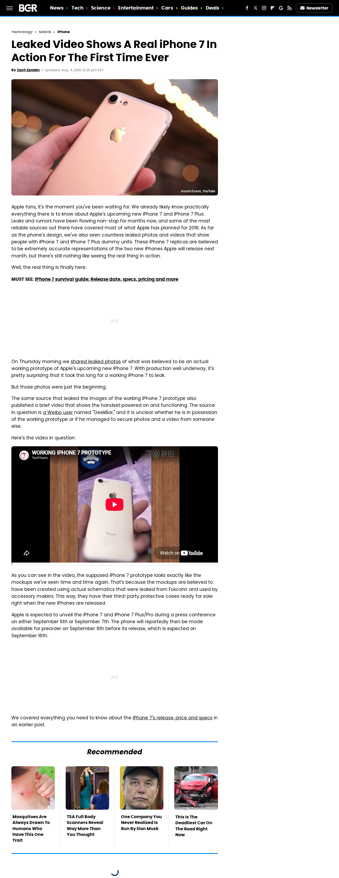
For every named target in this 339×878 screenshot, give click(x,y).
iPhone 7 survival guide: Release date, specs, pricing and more (106, 279)
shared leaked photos (96, 362)
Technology (22, 32)
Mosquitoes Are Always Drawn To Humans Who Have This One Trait (31, 828)
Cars (167, 8)
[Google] (281, 8)
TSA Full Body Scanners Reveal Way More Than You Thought (85, 825)
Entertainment (136, 8)
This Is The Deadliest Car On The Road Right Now (193, 825)
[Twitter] (255, 8)
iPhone (63, 32)
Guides (189, 8)
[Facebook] (247, 8)
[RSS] (289, 8)
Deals (213, 8)
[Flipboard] (272, 8)
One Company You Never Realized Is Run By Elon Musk (141, 822)
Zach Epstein (28, 70)
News (57, 8)
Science (100, 8)
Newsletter (317, 8)
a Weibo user (58, 413)
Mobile (45, 32)
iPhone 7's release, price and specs (172, 718)
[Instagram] (264, 8)
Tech (77, 8)
